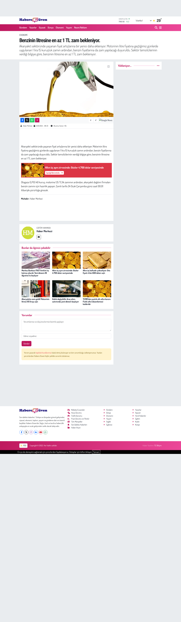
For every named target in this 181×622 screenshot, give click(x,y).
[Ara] (156, 27)
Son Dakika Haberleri (79, 424)
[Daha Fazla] (37, 120)
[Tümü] (158, 65)
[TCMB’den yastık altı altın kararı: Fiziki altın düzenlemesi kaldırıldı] (97, 288)
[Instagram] (31, 432)
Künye (137, 424)
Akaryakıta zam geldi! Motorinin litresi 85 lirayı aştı (35, 300)
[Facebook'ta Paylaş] (22, 120)
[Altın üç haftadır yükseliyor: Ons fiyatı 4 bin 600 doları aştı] (97, 259)
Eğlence (109, 424)
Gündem (23, 27)
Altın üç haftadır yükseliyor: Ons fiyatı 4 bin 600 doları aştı (96, 271)
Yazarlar (33, 27)
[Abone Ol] (105, 120)
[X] (26, 432)
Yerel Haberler (140, 416)
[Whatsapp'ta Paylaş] (32, 120)
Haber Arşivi (75, 427)
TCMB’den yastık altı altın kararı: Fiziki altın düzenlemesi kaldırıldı (97, 301)
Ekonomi (60, 27)
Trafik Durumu (76, 416)
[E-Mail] (39, 237)
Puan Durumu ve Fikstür (80, 418)
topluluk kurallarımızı (44, 352)
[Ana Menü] (160, 27)
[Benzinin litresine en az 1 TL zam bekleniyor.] (66, 89)
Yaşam (69, 27)
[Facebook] (21, 432)
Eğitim (137, 418)
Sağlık (108, 421)
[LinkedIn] (36, 432)
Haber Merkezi (27, 126)
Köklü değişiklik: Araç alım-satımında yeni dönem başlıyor (65, 300)
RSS (24, 445)
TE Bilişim (158, 445)
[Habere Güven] (33, 20)
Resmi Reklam (80, 27)
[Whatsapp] (45, 432)
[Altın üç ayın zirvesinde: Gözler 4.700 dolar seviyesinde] (66, 259)
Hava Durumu (76, 412)
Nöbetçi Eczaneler (78, 410)
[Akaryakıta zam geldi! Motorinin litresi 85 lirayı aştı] (36, 288)
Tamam (96, 452)
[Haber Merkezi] (28, 232)
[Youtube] (40, 432)
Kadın (137, 421)
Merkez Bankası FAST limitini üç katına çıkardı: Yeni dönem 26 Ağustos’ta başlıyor (35, 273)
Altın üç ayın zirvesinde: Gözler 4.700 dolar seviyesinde (65, 271)
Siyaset (42, 27)
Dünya (51, 27)
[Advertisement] (66, 385)
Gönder (26, 343)
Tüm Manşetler (76, 421)
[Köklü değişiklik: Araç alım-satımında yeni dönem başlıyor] (66, 288)
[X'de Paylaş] (27, 120)
